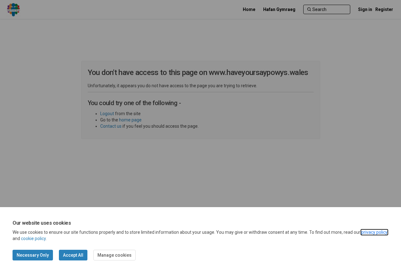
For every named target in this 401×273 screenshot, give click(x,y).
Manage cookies (114, 255)
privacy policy (374, 232)
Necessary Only (33, 255)
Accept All (73, 255)
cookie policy (33, 238)
